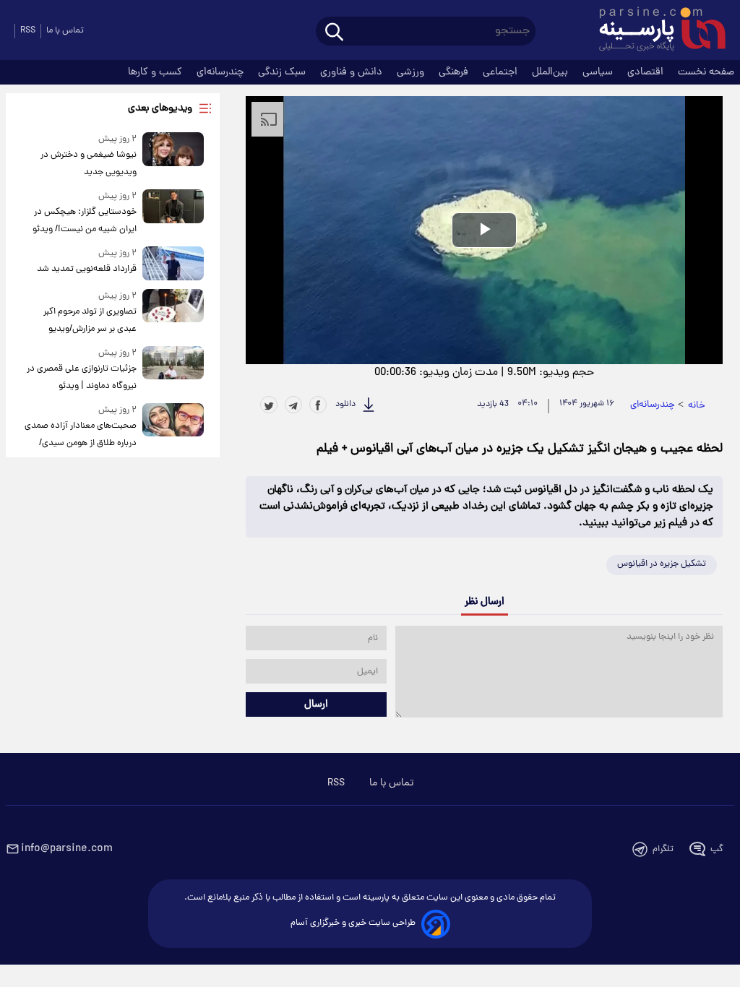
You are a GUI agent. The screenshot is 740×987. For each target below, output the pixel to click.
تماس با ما (65, 31)
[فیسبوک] (318, 404)
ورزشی (412, 72)
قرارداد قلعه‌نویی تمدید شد (87, 269)
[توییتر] (269, 404)
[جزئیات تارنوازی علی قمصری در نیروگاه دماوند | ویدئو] (173, 370)
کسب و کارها (156, 72)
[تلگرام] (293, 404)
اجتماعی (501, 72)
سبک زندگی (283, 72)
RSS (27, 31)
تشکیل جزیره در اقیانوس (661, 564)
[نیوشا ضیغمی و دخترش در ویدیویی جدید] (173, 156)
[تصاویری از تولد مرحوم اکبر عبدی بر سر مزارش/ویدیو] (173, 313)
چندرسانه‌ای (221, 72)
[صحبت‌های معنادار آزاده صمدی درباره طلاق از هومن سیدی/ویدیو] (173, 436)
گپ (716, 849)
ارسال (316, 704)
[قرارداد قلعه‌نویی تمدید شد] (173, 263)
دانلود (345, 404)
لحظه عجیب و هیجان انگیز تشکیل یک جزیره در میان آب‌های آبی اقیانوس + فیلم (520, 449)
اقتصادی (646, 72)
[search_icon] (334, 33)
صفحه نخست (706, 72)
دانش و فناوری (352, 72)
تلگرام (663, 849)
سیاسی (599, 72)
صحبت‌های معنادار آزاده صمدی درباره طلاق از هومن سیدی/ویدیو (81, 443)
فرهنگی (455, 72)
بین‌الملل (551, 72)
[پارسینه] (654, 31)
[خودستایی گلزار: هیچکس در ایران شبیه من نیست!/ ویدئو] (173, 213)
